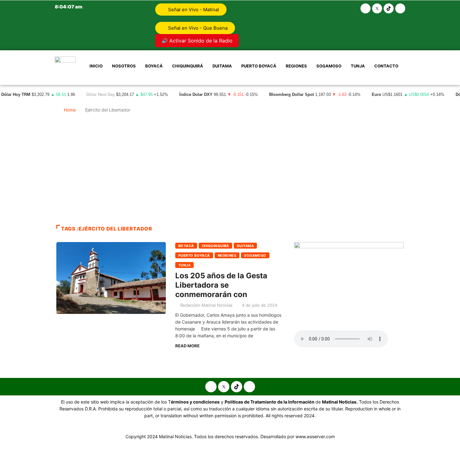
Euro (376, 94)
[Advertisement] (230, 172)
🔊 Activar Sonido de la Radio (197, 40)
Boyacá (154, 65)
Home (70, 109)
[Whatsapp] (400, 8)
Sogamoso (328, 65)
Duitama (222, 65)
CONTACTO (386, 65)
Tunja (358, 65)
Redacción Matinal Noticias (206, 305)
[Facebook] (365, 8)
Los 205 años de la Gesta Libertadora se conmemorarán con (221, 285)
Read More (187, 345)
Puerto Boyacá (258, 65)
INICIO (96, 65)
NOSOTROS (124, 65)
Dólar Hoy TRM (15, 94)
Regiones (296, 65)
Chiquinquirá (187, 65)
